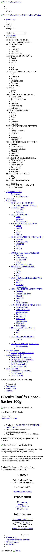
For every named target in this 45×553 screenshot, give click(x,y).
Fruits (13, 47)
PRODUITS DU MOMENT (17, 40)
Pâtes (13, 117)
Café (13, 178)
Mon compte (22, 502)
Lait (12, 74)
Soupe (13, 101)
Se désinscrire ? (17, 373)
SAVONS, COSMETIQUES (17, 181)
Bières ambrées (17, 165)
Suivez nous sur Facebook (22, 529)
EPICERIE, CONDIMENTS (17, 110)
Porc (13, 65)
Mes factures (22, 509)
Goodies (19, 210)
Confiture (14, 153)
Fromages (15, 76)
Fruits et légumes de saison (21, 42)
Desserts (14, 83)
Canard (14, 60)
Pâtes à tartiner (16, 146)
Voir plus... (15, 69)
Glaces (13, 90)
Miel (18, 300)
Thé (12, 176)
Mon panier (22, 504)
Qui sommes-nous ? (14, 192)
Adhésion (20, 212)
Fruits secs (15, 49)
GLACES (10, 88)
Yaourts (14, 78)
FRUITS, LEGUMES (15, 44)
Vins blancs (20, 319)
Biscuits (14, 128)
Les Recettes (11, 35)
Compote (14, 103)
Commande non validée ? (21, 371)
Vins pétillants (21, 321)
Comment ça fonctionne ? (22, 519)
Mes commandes (22, 507)
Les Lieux (10, 198)
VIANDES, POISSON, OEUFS (19, 56)
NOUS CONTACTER (22, 491)
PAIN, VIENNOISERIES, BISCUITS (21, 126)
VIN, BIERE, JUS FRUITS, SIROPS (21, 158)
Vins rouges (15, 169)
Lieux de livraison (22, 522)
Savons (14, 183)
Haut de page (11, 537)
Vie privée (10, 544)
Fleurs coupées (17, 187)
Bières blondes (17, 162)
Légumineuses (16, 54)
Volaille (14, 67)
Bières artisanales (18, 160)
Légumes (14, 51)
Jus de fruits (15, 167)
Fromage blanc (17, 81)
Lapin (13, 63)
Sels (12, 119)
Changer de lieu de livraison (22, 359)
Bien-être (14, 122)
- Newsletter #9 (22, 196)
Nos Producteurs (12, 350)
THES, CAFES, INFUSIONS (18, 174)
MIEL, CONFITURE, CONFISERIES (21, 142)
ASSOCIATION (17, 207)
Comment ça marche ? (15, 355)
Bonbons (14, 144)
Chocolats (15, 151)
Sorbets (14, 92)
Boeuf (13, 58)
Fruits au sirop (16, 106)
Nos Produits (11, 38)
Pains (13, 135)
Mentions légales (12, 542)
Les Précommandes (18, 364)
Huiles (13, 115)
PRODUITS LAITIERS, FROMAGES (22, 72)
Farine (13, 112)
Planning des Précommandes (22, 353)
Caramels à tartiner (18, 149)
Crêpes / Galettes (17, 131)
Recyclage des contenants (21, 357)
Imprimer (25, 535)
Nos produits (11, 201)
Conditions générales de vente (18, 540)
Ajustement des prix (19, 366)
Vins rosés (20, 323)
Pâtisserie (14, 133)
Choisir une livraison (9, 418)
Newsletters (15, 194)
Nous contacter (17, 375)
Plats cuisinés (16, 97)
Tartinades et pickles (19, 99)
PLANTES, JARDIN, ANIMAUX (20, 185)
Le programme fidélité (19, 362)
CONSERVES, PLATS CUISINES (20, 94)
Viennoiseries (16, 137)
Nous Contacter (12, 368)
